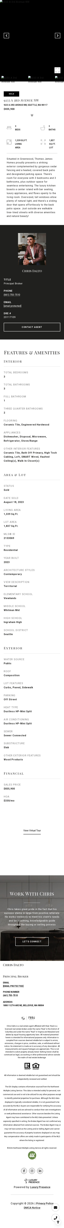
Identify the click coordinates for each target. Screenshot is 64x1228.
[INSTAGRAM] (32, 1171)
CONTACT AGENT (32, 327)
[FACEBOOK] (24, 1171)
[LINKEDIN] (40, 1171)
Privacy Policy (44, 1203)
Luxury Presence (40, 1187)
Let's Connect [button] (32, 941)
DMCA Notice (32, 1207)
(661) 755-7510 (12, 294)
